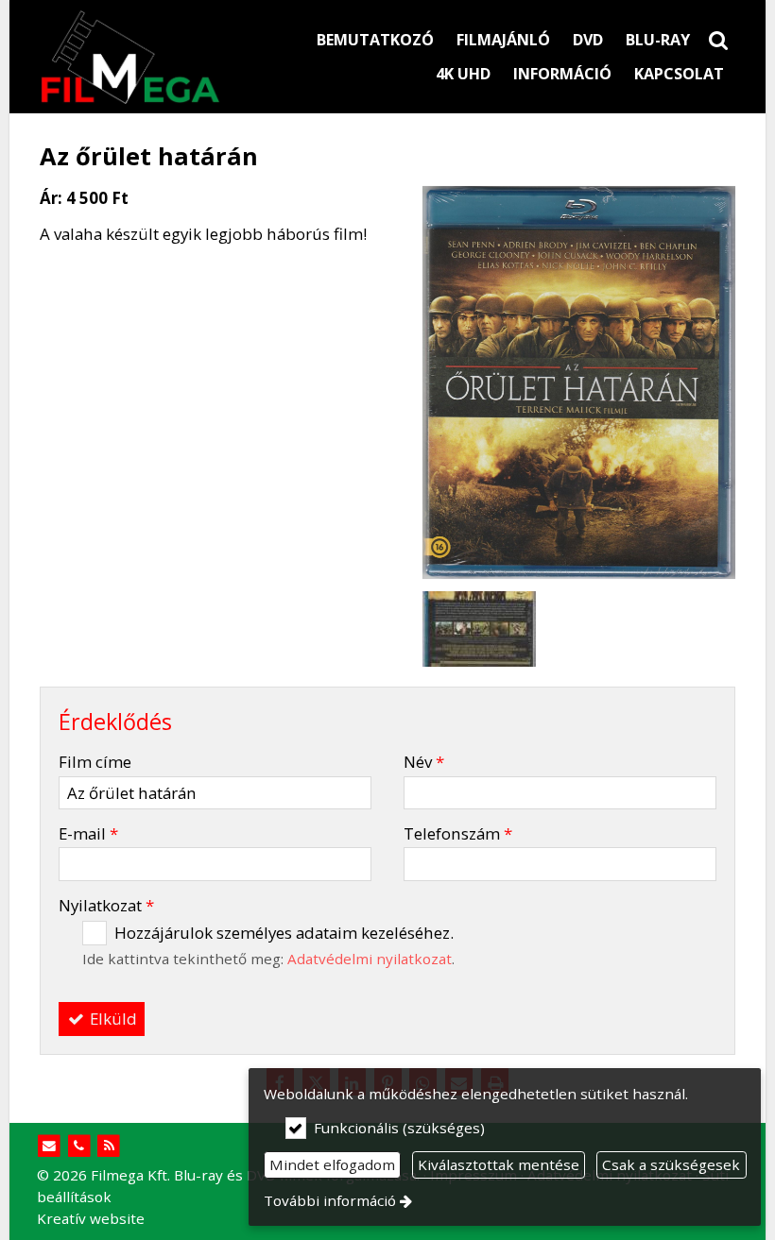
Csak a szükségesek (671, 1164)
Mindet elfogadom (332, 1164)
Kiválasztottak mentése (498, 1164)
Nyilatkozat (106, 905)
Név (424, 762)
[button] (718, 40)
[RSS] (109, 1146)
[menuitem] (718, 40)
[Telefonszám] (79, 1146)
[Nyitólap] (137, 56)
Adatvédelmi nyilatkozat (369, 958)
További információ (330, 1200)
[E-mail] (49, 1146)
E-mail (88, 833)
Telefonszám (458, 833)
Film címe (95, 762)
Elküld (111, 1018)
